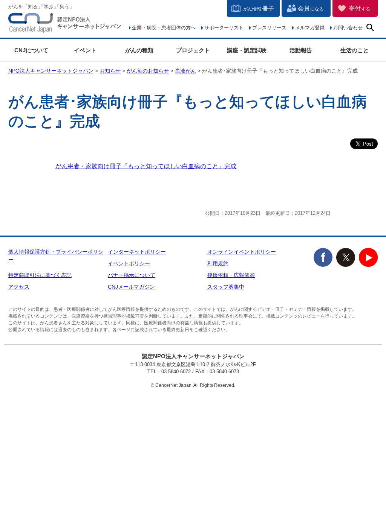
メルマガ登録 (310, 27)
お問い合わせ (348, 27)
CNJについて (31, 50)
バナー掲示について (131, 275)
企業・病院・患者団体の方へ (164, 27)
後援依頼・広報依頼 (231, 275)
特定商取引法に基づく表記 (40, 275)
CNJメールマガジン (131, 287)
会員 (311, 8)
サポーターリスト (224, 27)
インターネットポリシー (137, 252)
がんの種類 (139, 50)
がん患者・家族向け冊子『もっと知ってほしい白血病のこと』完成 (145, 166)
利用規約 (217, 263)
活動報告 (301, 50)
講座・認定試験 (247, 50)
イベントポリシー (129, 263)
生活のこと (354, 50)
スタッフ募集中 (225, 287)
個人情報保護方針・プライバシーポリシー (55, 256)
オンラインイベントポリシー (241, 252)
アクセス (18, 287)
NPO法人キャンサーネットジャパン (64, 24)
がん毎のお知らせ (148, 71)
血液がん (185, 71)
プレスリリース (269, 27)
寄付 (359, 8)
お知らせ (110, 71)
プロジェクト (193, 50)
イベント (85, 50)
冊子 (258, 8)
